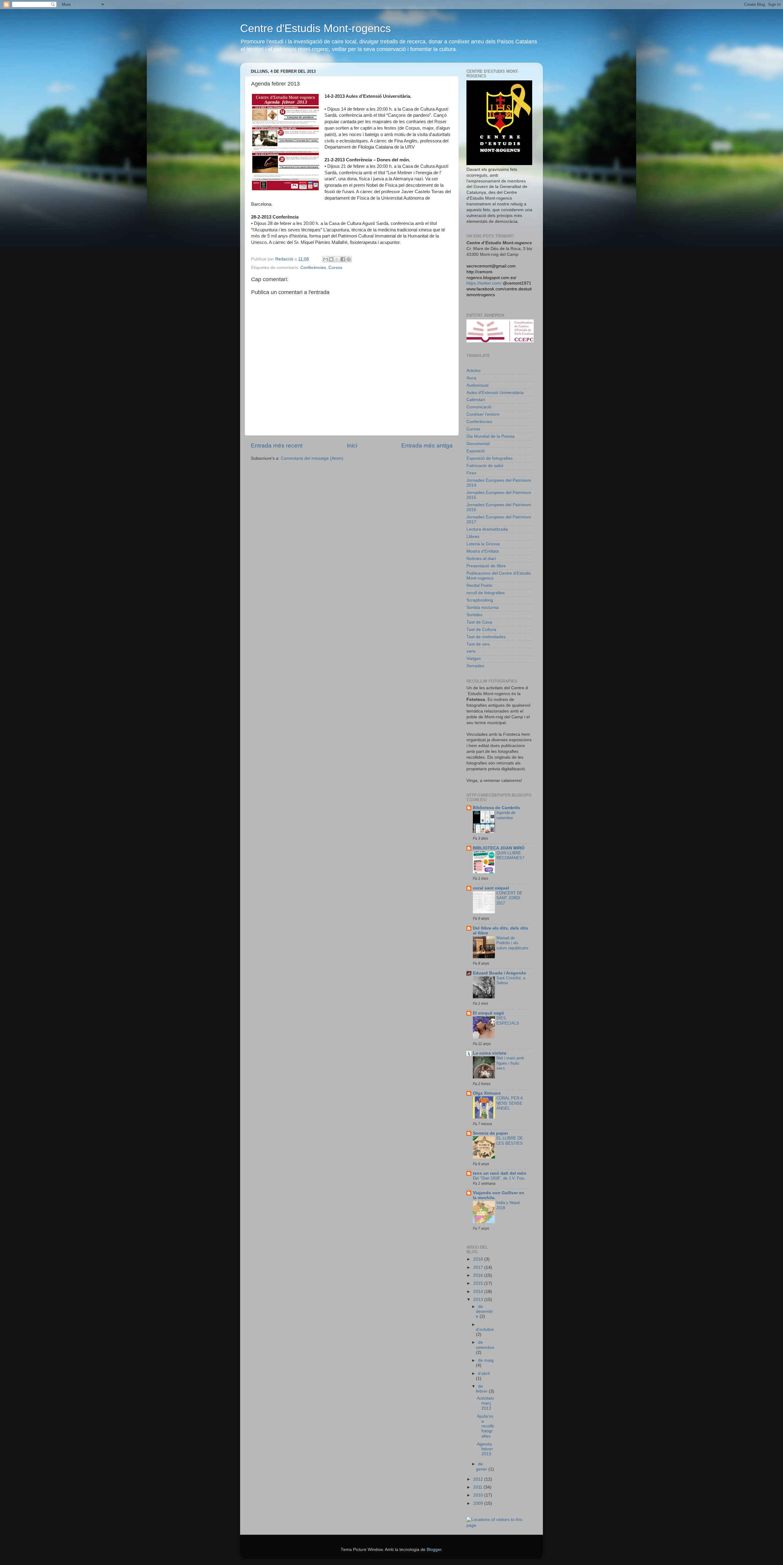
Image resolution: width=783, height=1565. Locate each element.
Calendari (475, 399)
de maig (486, 1360)
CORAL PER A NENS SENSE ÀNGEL (509, 1103)
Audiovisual (477, 385)
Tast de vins (478, 644)
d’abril (484, 1373)
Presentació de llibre (486, 566)
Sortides (474, 615)
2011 (478, 1487)
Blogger (434, 1549)
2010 (478, 1495)
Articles (473, 370)
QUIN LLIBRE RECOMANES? (510, 855)
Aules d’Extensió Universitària (495, 392)
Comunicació (479, 407)
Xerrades (475, 666)
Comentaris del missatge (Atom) (312, 458)
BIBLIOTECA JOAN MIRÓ (499, 848)
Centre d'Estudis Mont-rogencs (315, 28)
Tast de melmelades (486, 637)
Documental (478, 443)
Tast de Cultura (481, 629)
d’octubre (485, 1329)
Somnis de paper (490, 1133)
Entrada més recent (276, 445)
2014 (478, 1291)
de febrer (482, 1389)
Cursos (335, 267)
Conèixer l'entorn (482, 414)
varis (471, 651)
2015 (478, 1283)
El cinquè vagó (488, 1013)
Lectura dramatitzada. (487, 529)
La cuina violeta (489, 1053)
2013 (478, 1299)
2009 (478, 1503)
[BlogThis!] (331, 259)
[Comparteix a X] (337, 259)
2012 (478, 1479)
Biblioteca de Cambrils (496, 807)
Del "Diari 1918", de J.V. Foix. (499, 1178)
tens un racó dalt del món (499, 1173)
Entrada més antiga (427, 445)
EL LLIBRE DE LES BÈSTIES (509, 1141)
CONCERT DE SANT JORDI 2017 (509, 898)
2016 (478, 1275)
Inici (352, 445)
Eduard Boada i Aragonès (499, 973)
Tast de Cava (479, 622)
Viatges (473, 658)
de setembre (485, 1345)
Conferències (313, 267)
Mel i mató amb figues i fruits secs (510, 1063)
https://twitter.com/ (484, 283)
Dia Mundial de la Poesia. (491, 436)
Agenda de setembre (505, 815)
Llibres (472, 536)
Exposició (475, 451)
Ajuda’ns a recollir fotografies (485, 1426)
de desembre (484, 1311)
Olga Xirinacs (487, 1093)
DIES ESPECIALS (507, 1021)
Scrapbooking (479, 600)
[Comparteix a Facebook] (343, 259)
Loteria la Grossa (483, 544)
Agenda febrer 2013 (485, 1449)
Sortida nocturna (482, 607)
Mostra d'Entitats (482, 551)
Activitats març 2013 (485, 1403)
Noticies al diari (481, 558)
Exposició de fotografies (489, 458)
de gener (482, 1466)
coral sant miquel (491, 888)
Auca (471, 378)
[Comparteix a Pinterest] (349, 259)
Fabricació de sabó (484, 465)
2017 (478, 1267)
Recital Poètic (479, 585)
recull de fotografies (485, 593)
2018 (478, 1259)
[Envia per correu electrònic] (325, 259)
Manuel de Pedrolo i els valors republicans (512, 943)
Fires (471, 473)
